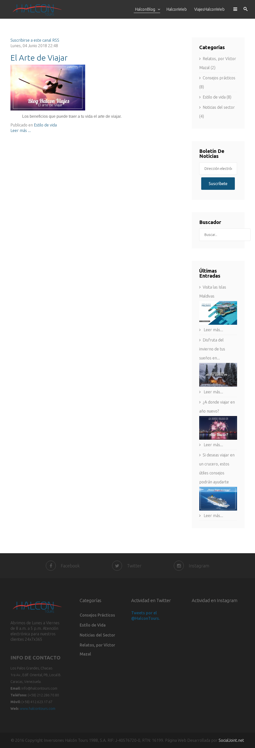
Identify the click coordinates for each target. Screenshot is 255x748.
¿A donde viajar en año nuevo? (217, 406)
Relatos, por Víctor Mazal (97, 649)
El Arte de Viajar (38, 57)
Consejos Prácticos (97, 615)
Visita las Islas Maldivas (212, 291)
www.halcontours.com (37, 709)
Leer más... (213, 329)
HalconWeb (176, 9)
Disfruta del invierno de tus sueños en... (212, 349)
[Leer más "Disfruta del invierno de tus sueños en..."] (218, 375)
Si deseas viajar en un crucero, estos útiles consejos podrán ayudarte (217, 468)
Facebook (70, 565)
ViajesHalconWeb (209, 9)
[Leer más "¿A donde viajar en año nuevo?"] (218, 428)
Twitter (134, 565)
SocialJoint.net (231, 740)
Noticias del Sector (97, 635)
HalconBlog (145, 9)
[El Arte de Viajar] (97, 87)
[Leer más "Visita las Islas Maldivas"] (218, 313)
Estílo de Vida (93, 625)
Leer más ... (20, 130)
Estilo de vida (45, 125)
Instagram (199, 565)
